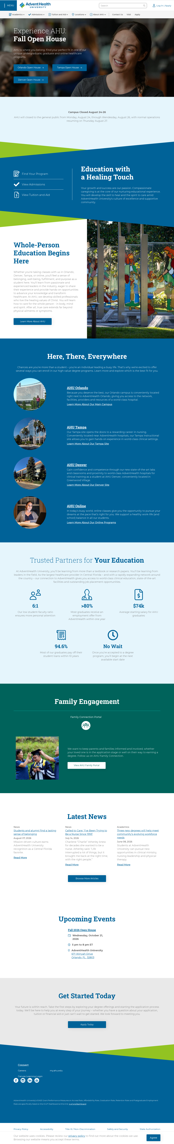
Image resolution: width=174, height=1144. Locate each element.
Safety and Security (117, 1129)
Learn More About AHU (32, 321)
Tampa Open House (68, 67)
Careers (22, 1070)
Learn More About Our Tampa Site (88, 443)
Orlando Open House (29, 67)
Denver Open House (29, 80)
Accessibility (46, 1129)
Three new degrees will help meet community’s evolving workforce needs (138, 834)
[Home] (35, 5)
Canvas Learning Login (30, 1076)
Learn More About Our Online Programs (91, 522)
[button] (8, 5)
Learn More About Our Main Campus (89, 404)
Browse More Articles (87, 878)
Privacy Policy (21, 1129)
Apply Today (87, 1024)
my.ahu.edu (56, 1070)
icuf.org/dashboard (77, 1104)
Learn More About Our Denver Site (88, 484)
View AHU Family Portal (86, 765)
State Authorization (150, 1129)
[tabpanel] (87, 755)
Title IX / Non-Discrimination (80, 1129)
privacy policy (76, 1135)
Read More (20, 857)
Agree (153, 1137)
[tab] (86, 723)
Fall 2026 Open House (82, 930)
